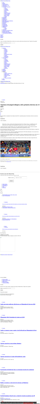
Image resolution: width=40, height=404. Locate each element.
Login (3, 2)
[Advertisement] (20, 91)
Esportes (5, 55)
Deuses (5, 11)
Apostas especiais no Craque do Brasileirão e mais (12, 356)
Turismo (5, 16)
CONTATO (4, 29)
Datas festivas (6, 10)
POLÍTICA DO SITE (5, 31)
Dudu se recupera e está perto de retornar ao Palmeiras (14, 382)
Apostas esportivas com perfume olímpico (10, 343)
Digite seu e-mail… (11, 177)
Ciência (5, 52)
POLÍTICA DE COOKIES (6, 32)
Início (1, 83)
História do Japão (7, 13)
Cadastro (5, 28)
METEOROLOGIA (5, 21)
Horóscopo (6, 68)
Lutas (3, 186)
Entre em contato (5, 279)
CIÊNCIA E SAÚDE (5, 5)
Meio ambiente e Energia (8, 54)
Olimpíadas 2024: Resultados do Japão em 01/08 (12, 317)
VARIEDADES (4, 26)
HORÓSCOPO (4, 19)
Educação (5, 12)
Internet (5, 53)
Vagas (5, 27)
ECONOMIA (4, 17)
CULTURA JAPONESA (6, 6)
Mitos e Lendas (6, 15)
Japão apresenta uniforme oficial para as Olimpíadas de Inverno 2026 (17, 304)
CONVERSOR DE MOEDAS (7, 33)
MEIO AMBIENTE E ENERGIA (7, 20)
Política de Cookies (7, 75)
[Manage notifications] (2, 401)
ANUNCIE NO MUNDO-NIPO (7, 30)
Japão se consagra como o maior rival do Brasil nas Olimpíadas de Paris (18, 330)
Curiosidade (6, 9)
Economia (5, 49)
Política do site (6, 74)
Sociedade (5, 51)
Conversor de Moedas (5, 282)
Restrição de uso (9, 161)
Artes (5, 7)
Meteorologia (6, 56)
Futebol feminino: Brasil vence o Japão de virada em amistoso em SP (17, 395)
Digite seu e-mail (3, 288)
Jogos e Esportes (6, 14)
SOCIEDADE (4, 24)
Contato (5, 72)
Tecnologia (6, 227)
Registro (3, 3)
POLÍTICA (4, 23)
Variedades (6, 202)
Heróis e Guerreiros (7, 63)
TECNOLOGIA (5, 25)
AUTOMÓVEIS (5, 4)
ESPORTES (4, 18)
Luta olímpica (4, 185)
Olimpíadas (4, 187)
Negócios (5, 50)
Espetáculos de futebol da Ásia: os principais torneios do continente (17, 369)
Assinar (2, 44)
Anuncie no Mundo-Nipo (8, 73)
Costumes (5, 8)
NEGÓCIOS (4, 22)
